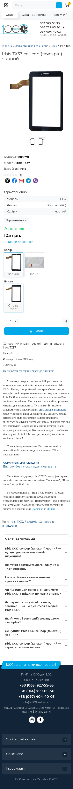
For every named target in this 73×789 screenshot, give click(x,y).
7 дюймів (31, 521)
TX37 (20, 521)
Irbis (13, 521)
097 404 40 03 (50, 31)
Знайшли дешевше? (18, 242)
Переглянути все (16, 220)
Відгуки (60, 15)
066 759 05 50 (50, 27)
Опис (9, 15)
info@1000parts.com (37, 702)
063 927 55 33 (50, 23)
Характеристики (34, 15)
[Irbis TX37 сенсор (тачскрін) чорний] (36, 101)
